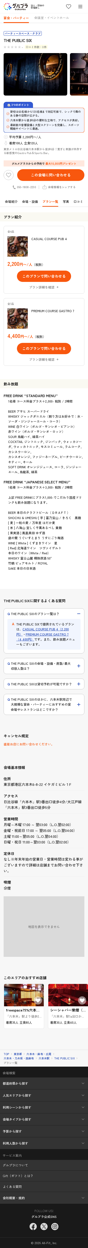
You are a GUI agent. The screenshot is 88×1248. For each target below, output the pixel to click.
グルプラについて (15, 1165)
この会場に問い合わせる (51, 175)
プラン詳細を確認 (41, 287)
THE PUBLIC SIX (64, 1058)
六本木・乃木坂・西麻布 (19, 1058)
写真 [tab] (66, 201)
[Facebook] (33, 1226)
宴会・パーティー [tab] (16, 18)
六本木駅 (44, 1058)
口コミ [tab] (78, 201)
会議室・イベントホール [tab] (51, 17)
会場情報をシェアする (62, 187)
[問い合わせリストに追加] (9, 175)
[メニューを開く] (80, 6)
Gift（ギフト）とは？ (18, 1175)
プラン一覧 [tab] (50, 201)
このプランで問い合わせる (44, 276)
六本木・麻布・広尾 (38, 1054)
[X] (44, 1226)
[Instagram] (54, 1226)
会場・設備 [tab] (30, 201)
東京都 (18, 1054)
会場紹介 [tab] (11, 201)
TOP (6, 1054)
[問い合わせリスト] (69, 6)
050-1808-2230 (26, 187)
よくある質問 (12, 1186)
